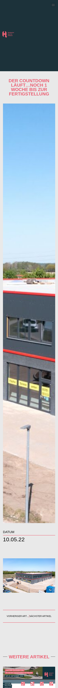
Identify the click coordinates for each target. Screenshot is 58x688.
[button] (53, 4)
